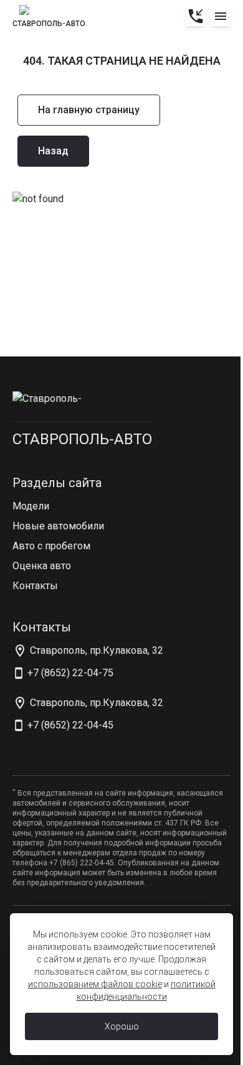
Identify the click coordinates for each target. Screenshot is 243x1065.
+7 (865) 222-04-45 (81, 862)
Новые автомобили (58, 526)
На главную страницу (89, 110)
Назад (53, 151)
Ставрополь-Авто (82, 439)
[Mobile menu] (221, 16)
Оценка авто (41, 566)
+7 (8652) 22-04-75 (70, 673)
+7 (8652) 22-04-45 (70, 725)
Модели (30, 506)
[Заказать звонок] (196, 16)
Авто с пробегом (51, 546)
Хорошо (122, 1026)
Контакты (35, 586)
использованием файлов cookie (95, 984)
